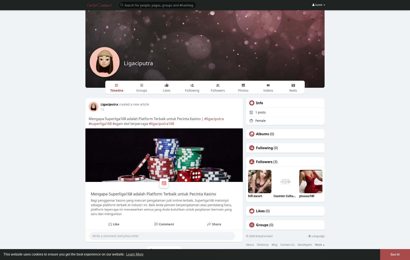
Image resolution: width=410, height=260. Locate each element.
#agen (118, 123)
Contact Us (287, 244)
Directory (263, 244)
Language (318, 236)
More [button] (318, 245)
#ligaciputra (214, 118)
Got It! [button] (395, 254)
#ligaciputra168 (161, 123)
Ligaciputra (138, 63)
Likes (260, 211)
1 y (102, 109)
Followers (264, 161)
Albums (262, 134)
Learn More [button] (135, 254)
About (250, 244)
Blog (274, 244)
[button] (157, 4)
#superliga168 (100, 123)
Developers (305, 244)
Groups (262, 225)
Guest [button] (318, 5)
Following (264, 148)
